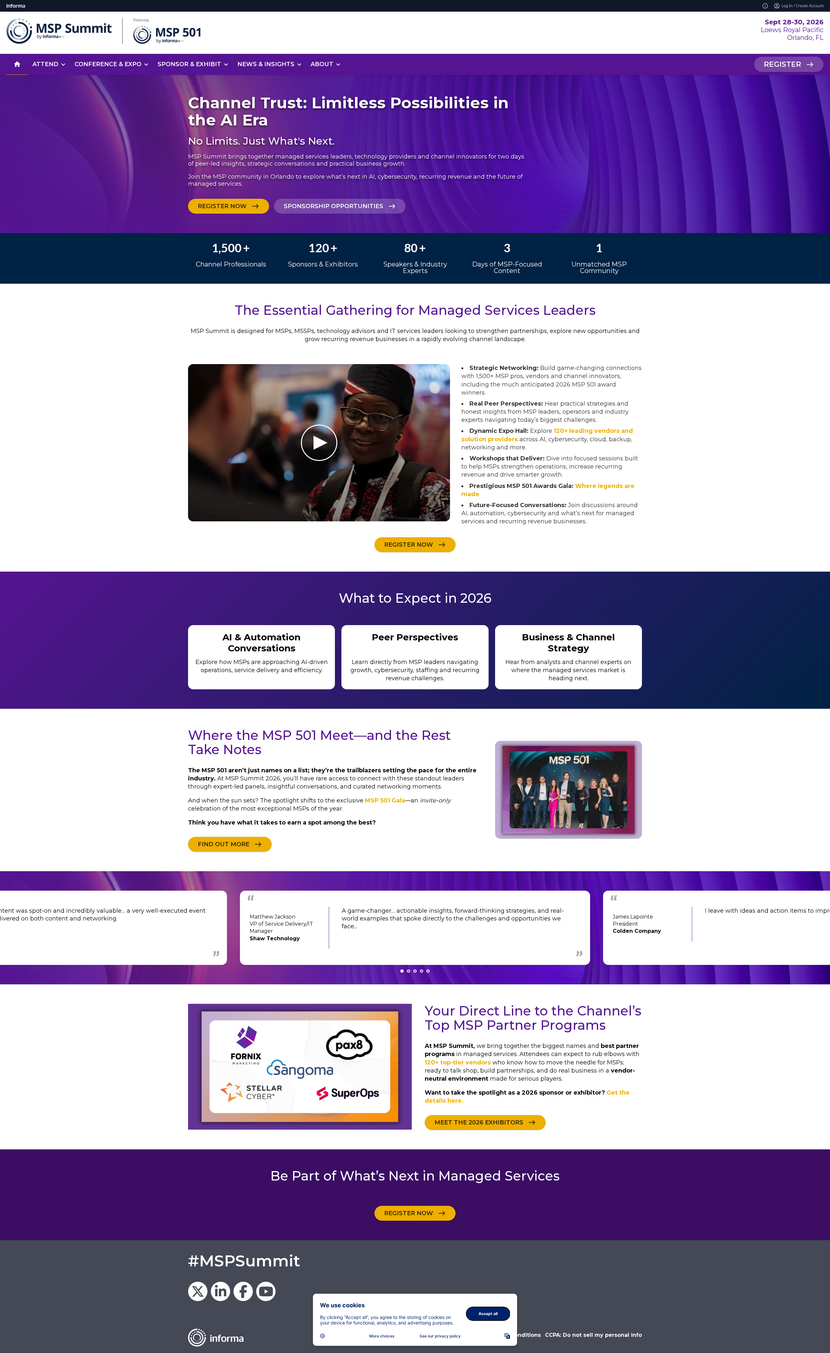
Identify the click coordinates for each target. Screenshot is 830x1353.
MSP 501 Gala (385, 800)
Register (782, 64)
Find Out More (223, 844)
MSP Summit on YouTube (266, 1291)
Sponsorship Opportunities (333, 206)
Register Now (408, 1213)
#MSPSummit (244, 1261)
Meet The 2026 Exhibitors (478, 1122)
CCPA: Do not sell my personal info (593, 1335)
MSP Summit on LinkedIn (220, 1291)
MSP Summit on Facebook (243, 1291)
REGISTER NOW (222, 206)
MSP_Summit (198, 1291)
